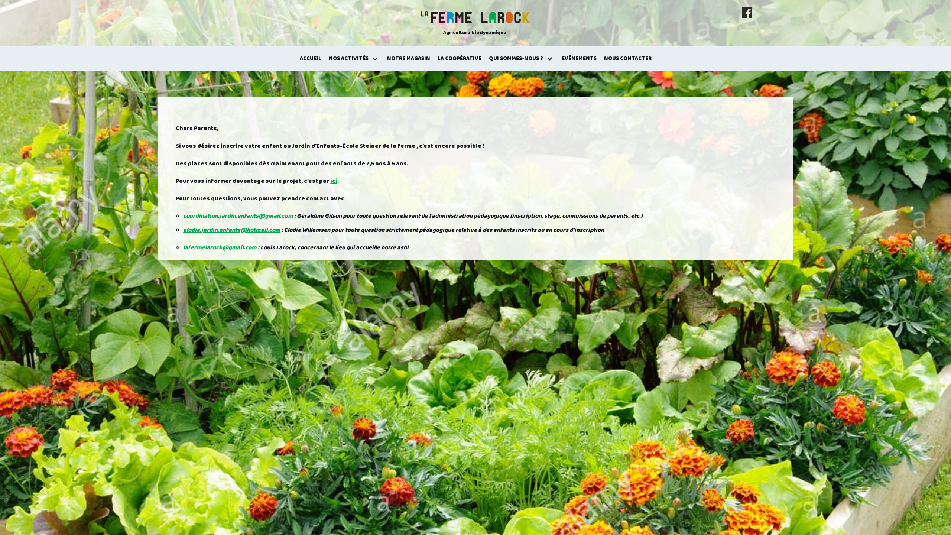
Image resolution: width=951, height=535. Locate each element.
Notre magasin (408, 58)
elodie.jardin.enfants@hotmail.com (231, 230)
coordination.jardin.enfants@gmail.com (238, 216)
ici (333, 181)
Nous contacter (628, 58)
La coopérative (459, 58)
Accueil (310, 58)
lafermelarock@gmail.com (220, 247)
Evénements (579, 58)
